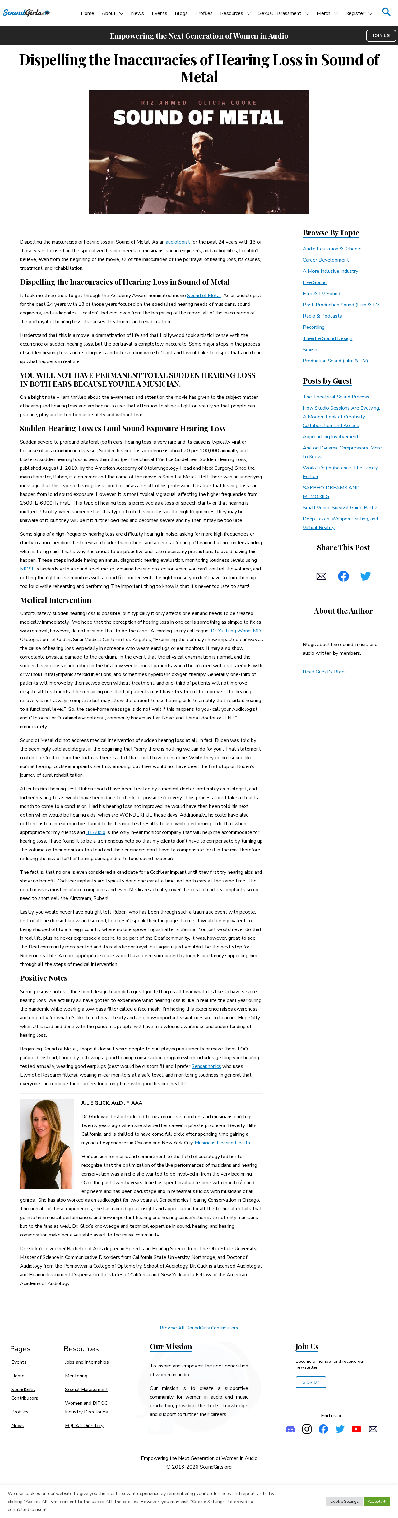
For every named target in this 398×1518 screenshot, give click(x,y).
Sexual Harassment (279, 13)
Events (159, 13)
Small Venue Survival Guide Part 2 (340, 507)
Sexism (311, 349)
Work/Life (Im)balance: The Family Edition (340, 472)
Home (87, 13)
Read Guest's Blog (324, 671)
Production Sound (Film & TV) (335, 360)
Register (354, 13)
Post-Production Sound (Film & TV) (342, 304)
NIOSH (27, 569)
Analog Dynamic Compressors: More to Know (342, 452)
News (137, 13)
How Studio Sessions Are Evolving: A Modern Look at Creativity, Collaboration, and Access (341, 417)
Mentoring (76, 1375)
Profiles (204, 13)
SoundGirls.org (216, 1467)
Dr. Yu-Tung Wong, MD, (236, 630)
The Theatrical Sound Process (336, 396)
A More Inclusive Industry (330, 271)
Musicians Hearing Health (222, 1142)
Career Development (326, 260)
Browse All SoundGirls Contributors (199, 1328)
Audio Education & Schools (332, 248)
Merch (323, 13)
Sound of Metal (204, 295)
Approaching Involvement (331, 436)
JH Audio (95, 832)
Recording (314, 327)
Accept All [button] (377, 1501)
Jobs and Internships (87, 1362)
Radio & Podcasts (322, 316)
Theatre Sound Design (327, 338)
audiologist (177, 242)
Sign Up (311, 1382)
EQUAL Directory (84, 1425)
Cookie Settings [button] (344, 1501)
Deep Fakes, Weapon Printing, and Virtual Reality (340, 523)
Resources (231, 13)
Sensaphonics (206, 1066)
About (109, 13)
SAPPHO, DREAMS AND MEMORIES (331, 492)
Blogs (181, 13)
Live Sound (315, 282)
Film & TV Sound (321, 293)
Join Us (381, 36)
